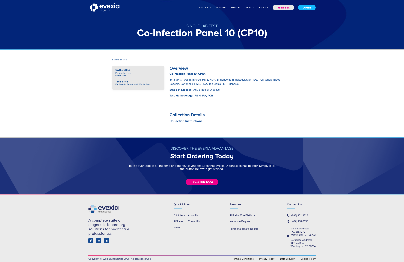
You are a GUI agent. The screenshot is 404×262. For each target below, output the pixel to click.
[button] (204, 9)
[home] (105, 7)
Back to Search (119, 60)
